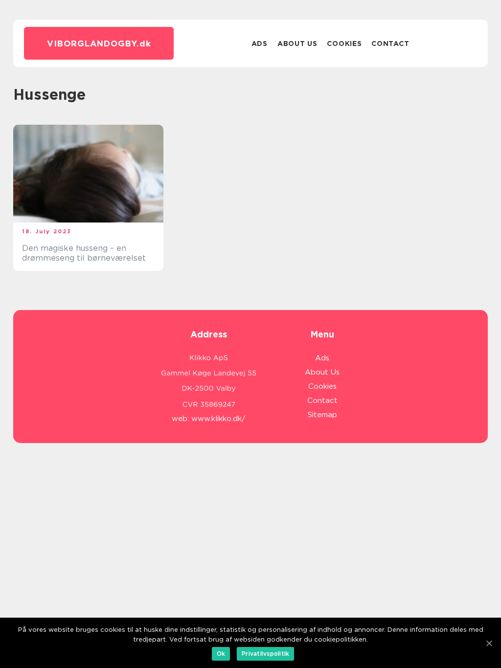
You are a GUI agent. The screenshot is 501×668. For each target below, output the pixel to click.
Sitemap (322, 414)
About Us (297, 43)
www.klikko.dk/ (218, 418)
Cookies (344, 43)
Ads (259, 43)
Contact (390, 43)
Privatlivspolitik (265, 653)
